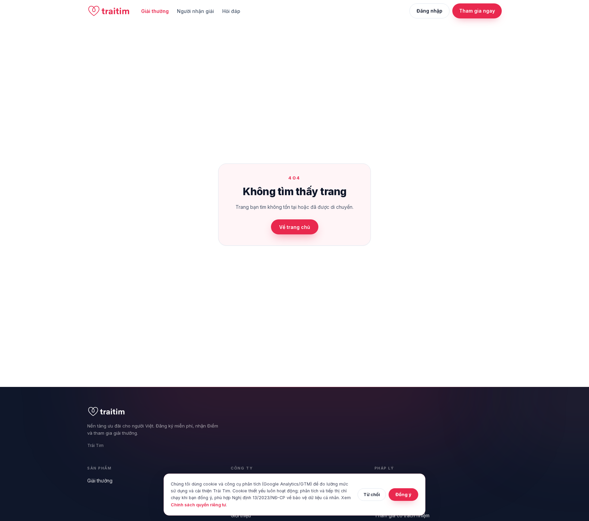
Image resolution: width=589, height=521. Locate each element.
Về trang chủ (294, 227)
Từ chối (371, 494)
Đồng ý (403, 494)
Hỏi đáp (231, 11)
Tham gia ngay (477, 11)
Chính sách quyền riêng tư (198, 504)
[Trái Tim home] (108, 11)
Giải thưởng (155, 11)
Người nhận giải (195, 11)
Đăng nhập (429, 11)
